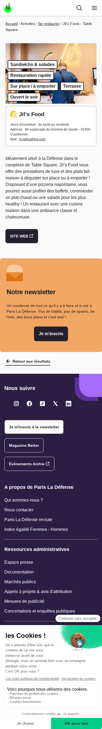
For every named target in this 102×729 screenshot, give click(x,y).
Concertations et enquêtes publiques (39, 611)
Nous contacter (18, 510)
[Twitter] (16, 403)
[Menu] (94, 8)
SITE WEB (19, 236)
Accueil (11, 23)
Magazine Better (24, 445)
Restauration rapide (30, 75)
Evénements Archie (27, 464)
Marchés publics (20, 581)
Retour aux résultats (31, 361)
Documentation (19, 572)
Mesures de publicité (24, 601)
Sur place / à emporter (32, 86)
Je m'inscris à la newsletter (34, 427)
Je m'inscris (51, 333)
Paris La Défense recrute (28, 519)
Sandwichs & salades (32, 64)
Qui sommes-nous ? (23, 500)
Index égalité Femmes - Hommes (36, 529)
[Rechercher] (79, 8)
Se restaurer (49, 23)
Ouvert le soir (24, 97)
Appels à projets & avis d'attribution (38, 591)
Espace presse (18, 562)
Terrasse (72, 86)
